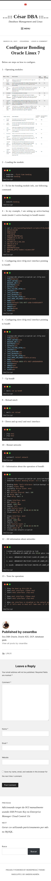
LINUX (9, 653)
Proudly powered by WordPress (21, 870)
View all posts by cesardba (14, 643)
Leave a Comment (39, 41)
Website (5, 757)
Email (5, 743)
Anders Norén (32, 874)
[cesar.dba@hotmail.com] (25, 5)
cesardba (24, 41)
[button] (47, 170)
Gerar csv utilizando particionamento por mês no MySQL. (25, 827)
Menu (27, 28)
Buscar (34, 851)
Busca (4, 846)
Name (5, 729)
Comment (6, 682)
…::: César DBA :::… (26, 16)
